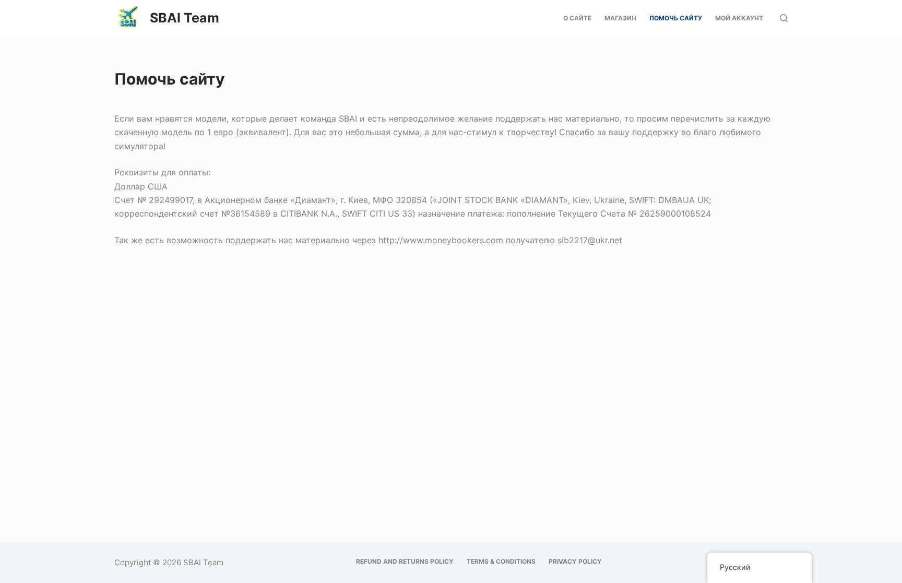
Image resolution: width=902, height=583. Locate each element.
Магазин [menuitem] (620, 18)
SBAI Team (184, 18)
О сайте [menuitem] (577, 18)
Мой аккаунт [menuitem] (739, 18)
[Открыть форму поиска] (784, 18)
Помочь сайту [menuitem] (675, 18)
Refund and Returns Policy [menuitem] (405, 561)
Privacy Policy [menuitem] (575, 561)
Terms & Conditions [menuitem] (501, 561)
